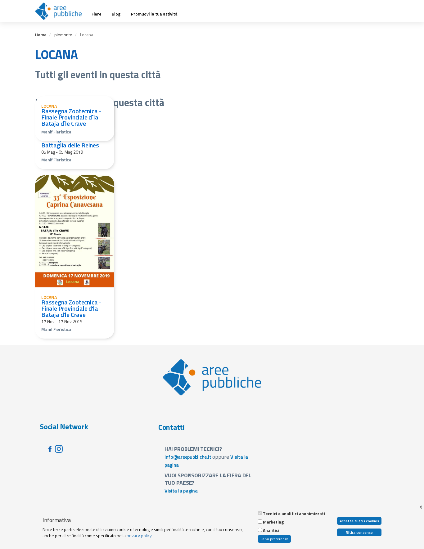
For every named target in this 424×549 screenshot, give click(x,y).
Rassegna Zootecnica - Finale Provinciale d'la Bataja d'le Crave (71, 308)
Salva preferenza (274, 539)
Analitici (271, 530)
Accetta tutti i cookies (359, 521)
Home (41, 34)
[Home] (60, 11)
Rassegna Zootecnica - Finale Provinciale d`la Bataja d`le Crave (71, 117)
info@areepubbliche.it (188, 457)
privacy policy (139, 535)
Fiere (96, 14)
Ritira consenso (359, 532)
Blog (116, 14)
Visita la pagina (181, 490)
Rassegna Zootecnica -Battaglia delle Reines (71, 142)
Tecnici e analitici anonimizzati (294, 514)
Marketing (273, 522)
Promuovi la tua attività (154, 14)
